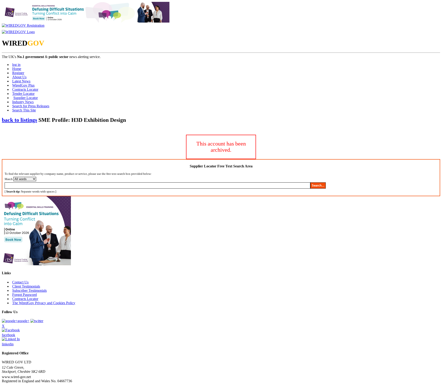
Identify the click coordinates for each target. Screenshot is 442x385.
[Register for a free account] (23, 25)
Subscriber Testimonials (29, 290)
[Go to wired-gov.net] (18, 32)
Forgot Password (24, 295)
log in (16, 65)
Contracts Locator (25, 89)
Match (9, 179)
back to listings (19, 120)
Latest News (21, 81)
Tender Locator (23, 94)
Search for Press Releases (30, 106)
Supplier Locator (25, 98)
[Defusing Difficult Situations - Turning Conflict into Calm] (85, 21)
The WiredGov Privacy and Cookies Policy (43, 303)
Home (16, 69)
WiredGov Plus (23, 85)
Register (18, 73)
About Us (19, 77)
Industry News (23, 102)
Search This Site (24, 110)
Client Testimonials (26, 286)
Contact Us (20, 282)
